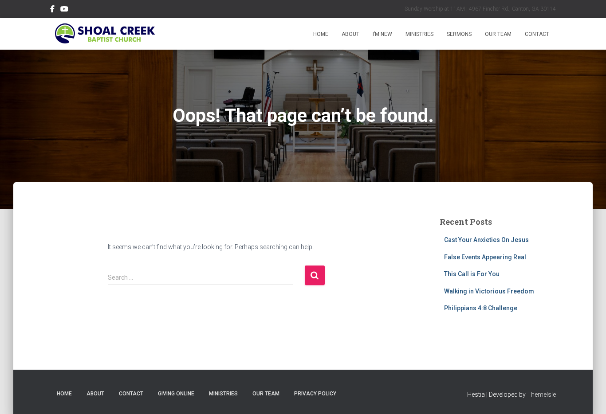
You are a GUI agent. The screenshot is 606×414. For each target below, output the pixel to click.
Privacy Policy (315, 394)
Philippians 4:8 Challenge (480, 308)
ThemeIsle (541, 394)
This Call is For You (472, 273)
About (350, 34)
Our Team (498, 34)
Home (320, 34)
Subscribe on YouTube (64, 10)
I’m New (382, 34)
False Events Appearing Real (485, 257)
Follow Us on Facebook (52, 10)
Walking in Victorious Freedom (489, 291)
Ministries (419, 34)
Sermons (459, 34)
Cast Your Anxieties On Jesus (486, 239)
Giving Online (176, 394)
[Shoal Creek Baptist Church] (104, 34)
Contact (537, 34)
